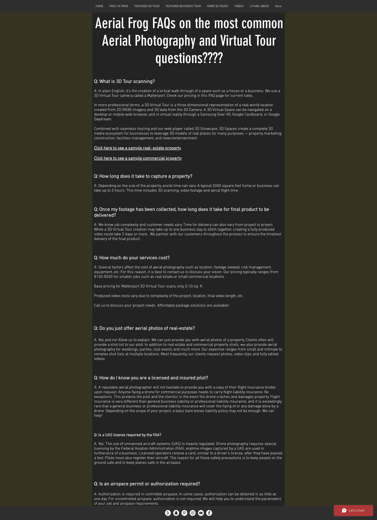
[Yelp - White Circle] (168, 513)
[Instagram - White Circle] (193, 513)
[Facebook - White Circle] (209, 513)
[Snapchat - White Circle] (176, 513)
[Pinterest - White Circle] (184, 513)
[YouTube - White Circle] (201, 513)
